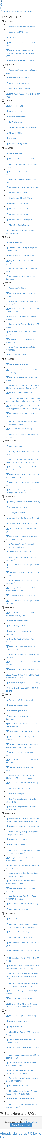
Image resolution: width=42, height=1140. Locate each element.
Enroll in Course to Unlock (21, 1125)
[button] (1, 2)
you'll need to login (30, 1122)
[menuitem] (1, 5)
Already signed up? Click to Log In (20, 1135)
